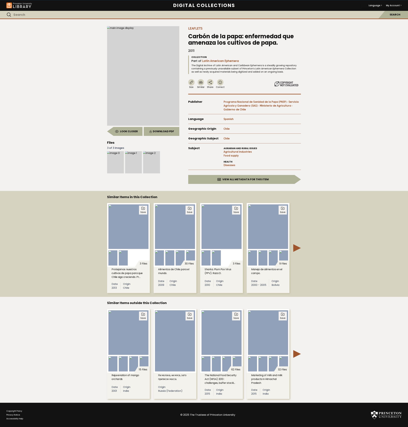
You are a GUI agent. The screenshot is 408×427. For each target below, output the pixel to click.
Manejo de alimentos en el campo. (266, 271)
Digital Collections (204, 5)
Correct (220, 87)
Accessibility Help (14, 418)
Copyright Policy (14, 411)
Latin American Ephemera (220, 61)
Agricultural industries (238, 152)
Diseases (229, 165)
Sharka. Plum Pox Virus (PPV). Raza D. (218, 271)
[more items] (297, 248)
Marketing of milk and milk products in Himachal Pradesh (266, 379)
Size (191, 87)
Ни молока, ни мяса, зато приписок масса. (172, 377)
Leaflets (195, 28)
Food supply (231, 155)
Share (210, 87)
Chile (227, 129)
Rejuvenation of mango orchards (125, 377)
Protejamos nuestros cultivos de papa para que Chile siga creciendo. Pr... (127, 273)
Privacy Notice (13, 414)
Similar (200, 87)
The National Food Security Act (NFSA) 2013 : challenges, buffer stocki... (221, 379)
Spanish (228, 119)
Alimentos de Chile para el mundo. (173, 271)
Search (395, 14)
